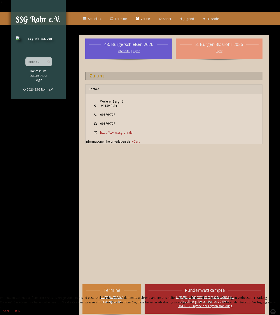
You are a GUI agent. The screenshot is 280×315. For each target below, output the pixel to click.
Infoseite (124, 51)
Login (38, 80)
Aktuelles (94, 18)
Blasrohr (213, 18)
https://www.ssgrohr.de (116, 132)
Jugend (189, 18)
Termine (120, 18)
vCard (136, 141)
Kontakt (94, 89)
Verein (145, 18)
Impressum (38, 71)
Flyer (136, 51)
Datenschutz (38, 76)
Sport (167, 18)
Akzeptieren (11, 311)
